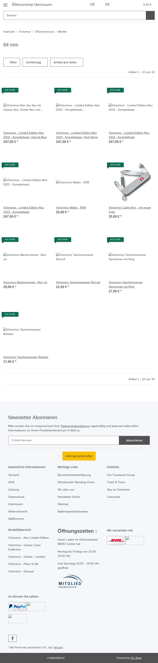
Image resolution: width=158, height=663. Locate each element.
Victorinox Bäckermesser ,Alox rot (25, 282)
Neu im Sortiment (118, 489)
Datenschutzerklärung (75, 426)
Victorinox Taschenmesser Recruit (78, 282)
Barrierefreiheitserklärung (74, 475)
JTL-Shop (136, 658)
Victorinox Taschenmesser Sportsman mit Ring (126, 284)
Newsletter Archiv (69, 496)
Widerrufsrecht (17, 511)
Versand (13, 475)
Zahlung (13, 489)
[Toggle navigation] (5, 3)
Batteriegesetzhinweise (73, 511)
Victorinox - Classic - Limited (26, 556)
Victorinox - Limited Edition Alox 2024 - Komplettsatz (129, 135)
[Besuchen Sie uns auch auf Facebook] (12, 638)
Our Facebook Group (121, 475)
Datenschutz (16, 496)
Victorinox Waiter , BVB (71, 207)
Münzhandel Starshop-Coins (76, 482)
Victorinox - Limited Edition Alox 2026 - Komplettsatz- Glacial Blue (25, 135)
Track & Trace (116, 482)
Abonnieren (134, 440)
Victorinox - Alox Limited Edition (28, 537)
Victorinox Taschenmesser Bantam (25, 357)
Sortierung (33, 62)
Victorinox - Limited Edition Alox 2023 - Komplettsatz (23, 209)
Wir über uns (66, 489)
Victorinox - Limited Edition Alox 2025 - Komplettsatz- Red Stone (77, 135)
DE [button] (92, 4)
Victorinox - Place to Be (23, 564)
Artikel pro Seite (64, 62)
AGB (11, 482)
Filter (13, 62)
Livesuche (113, 496)
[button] (121, 4)
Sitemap (63, 504)
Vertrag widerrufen (79, 456)
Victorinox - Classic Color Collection (24, 547)
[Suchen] (150, 15)
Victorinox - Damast (21, 571)
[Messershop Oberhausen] (32, 5)
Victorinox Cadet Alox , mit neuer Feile (130, 209)
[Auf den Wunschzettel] (42, 91)
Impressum (15, 504)
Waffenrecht (16, 518)
